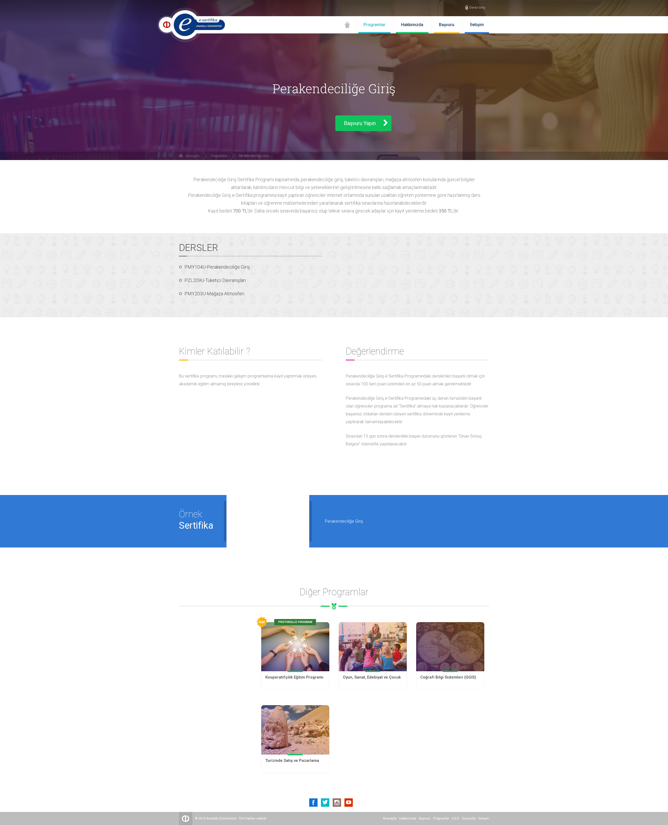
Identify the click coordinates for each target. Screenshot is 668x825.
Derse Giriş (477, 7)
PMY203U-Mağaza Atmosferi (214, 293)
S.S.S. (456, 818)
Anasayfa (192, 156)
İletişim (477, 24)
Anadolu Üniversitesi (221, 818)
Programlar (374, 24)
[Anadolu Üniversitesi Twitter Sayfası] (325, 802)
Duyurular (469, 818)
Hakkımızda (412, 24)
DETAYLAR (295, 680)
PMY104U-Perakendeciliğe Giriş (217, 267)
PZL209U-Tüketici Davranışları (215, 280)
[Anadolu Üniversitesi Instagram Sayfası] (337, 802)
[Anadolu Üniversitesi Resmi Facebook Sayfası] (313, 802)
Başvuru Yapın (360, 123)
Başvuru (446, 24)
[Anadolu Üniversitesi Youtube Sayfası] (348, 802)
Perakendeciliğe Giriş (254, 156)
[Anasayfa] (347, 26)
